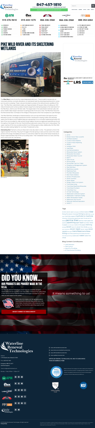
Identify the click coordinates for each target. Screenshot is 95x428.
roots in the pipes (79, 225)
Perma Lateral (71, 161)
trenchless (76, 231)
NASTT (69, 157)
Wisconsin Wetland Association (76, 201)
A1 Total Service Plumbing (73, 250)
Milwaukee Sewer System (74, 152)
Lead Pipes (70, 148)
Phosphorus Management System (77, 165)
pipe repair (80, 222)
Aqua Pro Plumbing (71, 248)
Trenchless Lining (72, 184)
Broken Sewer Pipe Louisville (75, 137)
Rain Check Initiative (73, 175)
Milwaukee (64, 218)
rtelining (89, 225)
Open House (70, 159)
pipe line (90, 220)
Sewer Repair (71, 180)
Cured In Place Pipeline (74, 140)
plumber (86, 222)
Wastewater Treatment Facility (76, 195)
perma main (83, 220)
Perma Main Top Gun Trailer (75, 163)
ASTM (68, 135)
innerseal (75, 214)
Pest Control (69, 246)
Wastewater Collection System (76, 194)
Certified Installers (72, 139)
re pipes (64, 225)
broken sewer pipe (67, 212)
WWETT (69, 203)
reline (91, 222)
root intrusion (71, 224)
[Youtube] (22, 377)
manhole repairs (70, 216)
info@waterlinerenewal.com (10, 368)
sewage (64, 227)
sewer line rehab (82, 227)
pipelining (71, 222)
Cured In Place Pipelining (74, 142)
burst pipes (76, 212)
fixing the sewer (67, 214)
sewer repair (75, 229)
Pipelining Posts (71, 171)
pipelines (64, 222)
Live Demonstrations (73, 150)
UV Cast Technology (73, 192)
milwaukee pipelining (74, 218)
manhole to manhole (84, 216)
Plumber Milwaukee (73, 173)
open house (83, 218)
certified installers (84, 212)
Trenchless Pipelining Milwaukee (76, 186)
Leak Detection (69, 244)
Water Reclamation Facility (74, 197)
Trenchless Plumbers (73, 188)
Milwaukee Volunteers (73, 154)
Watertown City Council (74, 199)
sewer (68, 227)
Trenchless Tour (71, 190)
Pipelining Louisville (72, 169)
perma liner (72, 220)
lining (81, 214)
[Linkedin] (19, 377)
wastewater (75, 235)
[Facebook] (15, 377)
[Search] (93, 6)
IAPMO (69, 144)
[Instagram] (25, 390)
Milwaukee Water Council (74, 156)
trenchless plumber (84, 233)
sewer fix (74, 227)
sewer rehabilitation (66, 229)
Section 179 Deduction (73, 176)
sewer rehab (90, 227)
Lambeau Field (71, 146)
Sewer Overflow (71, 178)
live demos (86, 214)
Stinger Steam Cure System (75, 182)
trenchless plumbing (67, 235)
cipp (91, 211)
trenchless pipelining (73, 233)
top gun (70, 231)
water (81, 235)
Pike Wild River (71, 167)
